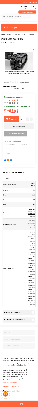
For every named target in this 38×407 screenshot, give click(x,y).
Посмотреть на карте (10, 382)
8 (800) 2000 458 (28, 7)
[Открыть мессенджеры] (5, 394)
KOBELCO (31, 214)
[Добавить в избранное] (33, 50)
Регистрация (32, 2)
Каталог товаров (10, 27)
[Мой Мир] (11, 160)
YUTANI (32, 216)
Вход (25, 2)
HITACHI (31, 209)
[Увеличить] (19, 61)
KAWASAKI (31, 211)
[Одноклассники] (8, 160)
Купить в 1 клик (19, 126)
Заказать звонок (27, 12)
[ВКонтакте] (5, 160)
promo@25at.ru (15, 391)
